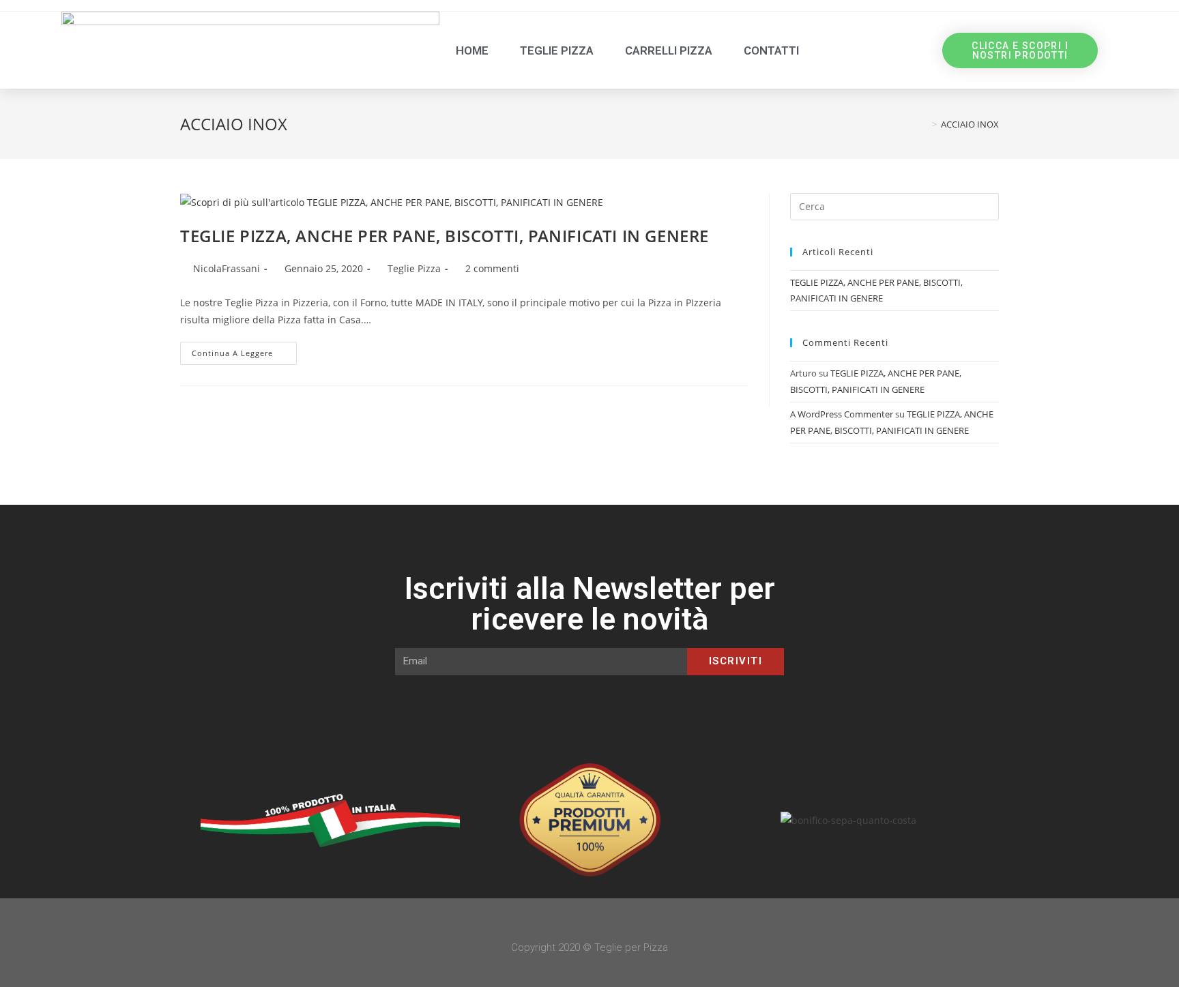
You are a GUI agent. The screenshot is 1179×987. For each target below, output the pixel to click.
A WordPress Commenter (841, 414)
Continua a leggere (244, 350)
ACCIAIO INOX (970, 124)
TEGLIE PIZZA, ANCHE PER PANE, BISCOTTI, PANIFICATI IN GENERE (444, 235)
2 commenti (492, 268)
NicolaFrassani (226, 268)
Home (472, 50)
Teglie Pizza (557, 50)
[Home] (924, 124)
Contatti (771, 50)
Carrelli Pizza (668, 50)
